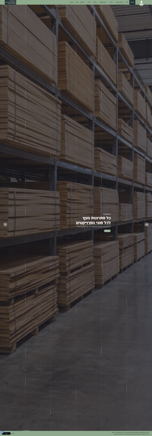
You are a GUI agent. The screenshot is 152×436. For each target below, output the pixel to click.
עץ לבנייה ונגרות (119, 2)
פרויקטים (82, 2)
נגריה (89, 2)
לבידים (111, 2)
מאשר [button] (6, 433)
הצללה (94, 2)
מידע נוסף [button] (116, 434)
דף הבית (132, 2)
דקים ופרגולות (103, 2)
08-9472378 (10, 3)
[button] (146, 224)
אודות (127, 2)
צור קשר (72, 2)
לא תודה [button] (12, 433)
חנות (77, 2)
